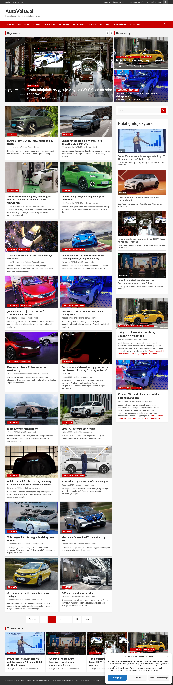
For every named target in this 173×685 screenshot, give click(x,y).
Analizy (10, 24)
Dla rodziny (50, 24)
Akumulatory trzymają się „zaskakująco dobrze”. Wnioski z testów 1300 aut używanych (29, 199)
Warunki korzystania (154, 2)
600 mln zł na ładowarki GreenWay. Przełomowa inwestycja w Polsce (61, 661)
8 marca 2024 (12, 318)
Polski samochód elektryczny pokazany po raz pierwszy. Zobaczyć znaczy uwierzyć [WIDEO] (85, 370)
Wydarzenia (135, 24)
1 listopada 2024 (14, 147)
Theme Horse (67, 680)
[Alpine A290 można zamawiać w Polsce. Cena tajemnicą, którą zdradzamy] (86, 236)
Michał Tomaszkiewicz (29, 98)
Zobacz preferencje (159, 678)
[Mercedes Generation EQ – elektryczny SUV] (86, 518)
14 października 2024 (70, 203)
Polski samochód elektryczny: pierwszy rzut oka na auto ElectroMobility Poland (29, 483)
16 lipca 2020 (67, 377)
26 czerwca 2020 (14, 488)
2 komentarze (44, 374)
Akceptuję (117, 678)
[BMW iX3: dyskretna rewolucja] (86, 410)
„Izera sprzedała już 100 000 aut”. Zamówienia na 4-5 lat (26, 313)
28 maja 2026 (12, 668)
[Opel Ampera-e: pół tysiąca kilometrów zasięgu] (31, 574)
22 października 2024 (70, 147)
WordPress (98, 680)
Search (163, 110)
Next (87, 619)
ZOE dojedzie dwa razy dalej (77, 593)
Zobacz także (15, 628)
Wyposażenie (120, 24)
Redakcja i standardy (118, 2)
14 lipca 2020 (67, 432)
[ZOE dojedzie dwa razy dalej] (86, 574)
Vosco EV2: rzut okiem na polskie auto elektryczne (137, 95)
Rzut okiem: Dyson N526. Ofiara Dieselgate (85, 481)
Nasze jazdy (23, 24)
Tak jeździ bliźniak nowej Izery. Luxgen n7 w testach (140, 62)
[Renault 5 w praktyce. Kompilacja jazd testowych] (86, 177)
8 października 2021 (124, 99)
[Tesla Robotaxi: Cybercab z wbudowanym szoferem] (31, 236)
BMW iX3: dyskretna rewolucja (78, 428)
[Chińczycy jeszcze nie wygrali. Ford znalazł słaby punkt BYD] (86, 121)
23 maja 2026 (13, 98)
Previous (32, 619)
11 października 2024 (15, 262)
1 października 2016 (15, 544)
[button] (168, 656)
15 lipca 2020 (12, 432)
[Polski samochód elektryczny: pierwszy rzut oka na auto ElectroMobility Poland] (31, 462)
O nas (106, 2)
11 (77, 619)
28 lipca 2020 (12, 374)
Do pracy (92, 24)
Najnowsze (13, 33)
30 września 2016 (69, 597)
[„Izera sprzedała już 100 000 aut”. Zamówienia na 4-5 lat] (31, 292)
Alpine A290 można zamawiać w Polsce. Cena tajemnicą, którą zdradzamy (84, 257)
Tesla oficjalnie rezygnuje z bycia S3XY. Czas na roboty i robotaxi (105, 661)
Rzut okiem (146, 57)
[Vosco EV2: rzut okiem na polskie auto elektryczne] (86, 292)
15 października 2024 (15, 206)
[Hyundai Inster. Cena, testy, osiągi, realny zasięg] (31, 121)
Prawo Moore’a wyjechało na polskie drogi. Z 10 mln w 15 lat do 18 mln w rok (24, 661)
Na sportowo (78, 24)
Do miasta (37, 24)
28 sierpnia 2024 (68, 262)
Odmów (137, 678)
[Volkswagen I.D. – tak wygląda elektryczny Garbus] (31, 518)
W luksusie (64, 24)
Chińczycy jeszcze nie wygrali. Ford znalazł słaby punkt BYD (82, 142)
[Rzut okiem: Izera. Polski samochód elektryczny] (31, 348)
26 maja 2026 (53, 668)
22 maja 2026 (121, 66)
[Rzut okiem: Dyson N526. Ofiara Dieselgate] (86, 462)
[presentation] (107, 33)
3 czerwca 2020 (68, 485)
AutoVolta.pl (19, 11)
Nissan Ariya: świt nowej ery (22, 428)
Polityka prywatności (136, 2)
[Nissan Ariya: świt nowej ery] (31, 410)
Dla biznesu (105, 24)
